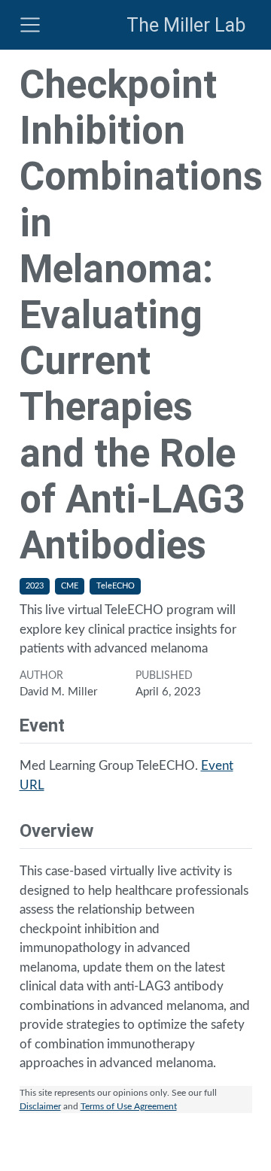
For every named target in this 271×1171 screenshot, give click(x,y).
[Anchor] (77, 723)
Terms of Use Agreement (129, 1106)
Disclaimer (40, 1106)
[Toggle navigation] (30, 24)
